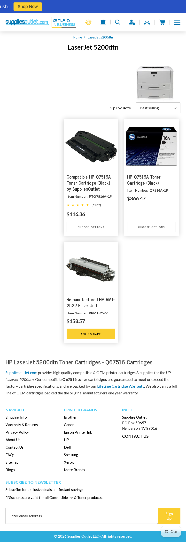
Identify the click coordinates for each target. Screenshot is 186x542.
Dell (67, 447)
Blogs (10, 469)
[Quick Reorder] (88, 22)
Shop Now (23, 6)
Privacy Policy (17, 432)
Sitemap (12, 462)
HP (66, 439)
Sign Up (169, 515)
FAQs (10, 454)
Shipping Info (16, 417)
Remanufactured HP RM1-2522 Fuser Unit (91, 302)
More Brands (74, 469)
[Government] (103, 22)
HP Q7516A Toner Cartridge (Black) (144, 180)
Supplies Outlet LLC (83, 536)
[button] (177, 22)
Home (77, 37)
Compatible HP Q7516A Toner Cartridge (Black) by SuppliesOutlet (89, 183)
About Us (13, 439)
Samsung (71, 454)
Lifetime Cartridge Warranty (120, 386)
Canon (69, 424)
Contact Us (14, 447)
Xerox (69, 462)
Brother (70, 417)
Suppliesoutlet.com (21, 372)
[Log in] (132, 22)
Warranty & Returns (22, 424)
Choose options (91, 227)
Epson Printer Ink (78, 432)
